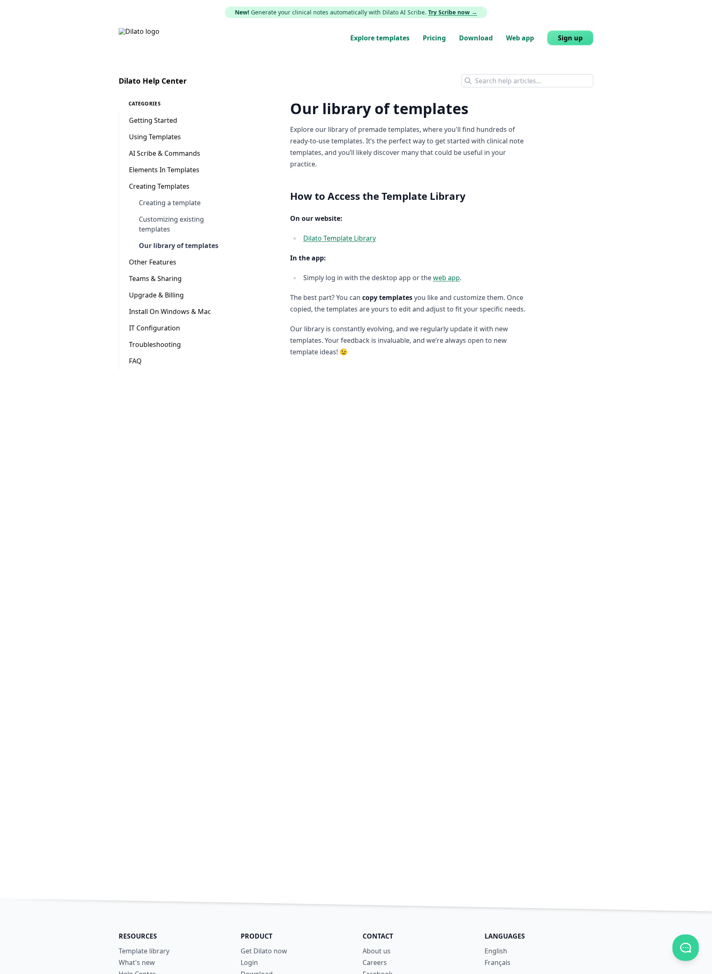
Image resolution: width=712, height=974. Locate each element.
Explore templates (380, 38)
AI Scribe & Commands (164, 153)
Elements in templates (164, 169)
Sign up (570, 37)
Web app (520, 38)
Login (249, 962)
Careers (375, 962)
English (496, 950)
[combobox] (527, 80)
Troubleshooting (155, 344)
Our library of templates (178, 245)
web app (446, 277)
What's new (137, 962)
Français (498, 962)
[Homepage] (139, 38)
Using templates (155, 136)
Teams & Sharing (155, 278)
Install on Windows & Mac (170, 311)
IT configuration (154, 327)
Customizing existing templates (171, 224)
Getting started (153, 120)
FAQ (135, 360)
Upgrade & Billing (156, 295)
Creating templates (159, 186)
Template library (144, 950)
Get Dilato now (264, 950)
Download (476, 38)
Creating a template (170, 202)
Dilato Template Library (339, 238)
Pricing (434, 38)
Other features (152, 262)
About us (377, 950)
